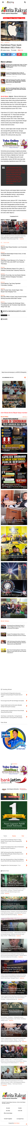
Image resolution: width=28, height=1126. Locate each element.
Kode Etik (20, 1110)
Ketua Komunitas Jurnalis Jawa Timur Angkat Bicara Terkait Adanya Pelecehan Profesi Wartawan (13, 403)
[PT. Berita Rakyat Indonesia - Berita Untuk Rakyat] (10, 3)
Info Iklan (8, 1110)
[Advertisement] (14, 334)
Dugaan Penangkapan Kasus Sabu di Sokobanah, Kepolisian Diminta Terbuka (16, 73)
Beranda (8, 1108)
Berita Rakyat (16, 1123)
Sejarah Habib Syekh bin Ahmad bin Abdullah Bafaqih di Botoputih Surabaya (13, 927)
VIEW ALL (24, 416)
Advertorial (13, 220)
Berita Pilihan (4, 416)
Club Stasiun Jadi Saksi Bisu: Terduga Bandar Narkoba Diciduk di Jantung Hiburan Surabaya (13, 969)
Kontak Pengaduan (8, 1118)
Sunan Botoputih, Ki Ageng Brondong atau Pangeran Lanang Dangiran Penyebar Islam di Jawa (13, 906)
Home (2, 42)
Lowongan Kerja (20, 1118)
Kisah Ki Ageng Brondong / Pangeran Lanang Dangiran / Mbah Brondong (13, 1012)
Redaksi (20, 1108)
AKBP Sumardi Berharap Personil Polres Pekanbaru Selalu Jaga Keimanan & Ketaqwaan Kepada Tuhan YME (12, 389)
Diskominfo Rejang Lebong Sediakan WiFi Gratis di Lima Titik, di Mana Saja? (13, 948)
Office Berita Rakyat (8, 1113)
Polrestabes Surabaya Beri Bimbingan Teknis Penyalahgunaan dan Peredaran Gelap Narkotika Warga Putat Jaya (13, 305)
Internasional (7, 42)
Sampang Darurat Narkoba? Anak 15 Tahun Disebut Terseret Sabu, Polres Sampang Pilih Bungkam (16, 66)
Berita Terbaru (5, 621)
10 (3, 1072)
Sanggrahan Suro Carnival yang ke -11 (12, 595)
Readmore (22, 238)
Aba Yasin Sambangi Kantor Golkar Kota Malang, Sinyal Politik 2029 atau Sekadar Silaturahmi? (16, 89)
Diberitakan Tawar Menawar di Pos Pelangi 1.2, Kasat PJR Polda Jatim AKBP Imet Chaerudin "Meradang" (13, 262)
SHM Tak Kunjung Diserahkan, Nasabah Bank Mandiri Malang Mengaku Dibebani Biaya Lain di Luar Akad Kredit (16, 81)
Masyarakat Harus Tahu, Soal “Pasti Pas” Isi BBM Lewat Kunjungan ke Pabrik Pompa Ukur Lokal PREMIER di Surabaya (13, 229)
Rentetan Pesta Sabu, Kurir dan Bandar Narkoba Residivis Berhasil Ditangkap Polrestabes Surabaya (13, 276)
